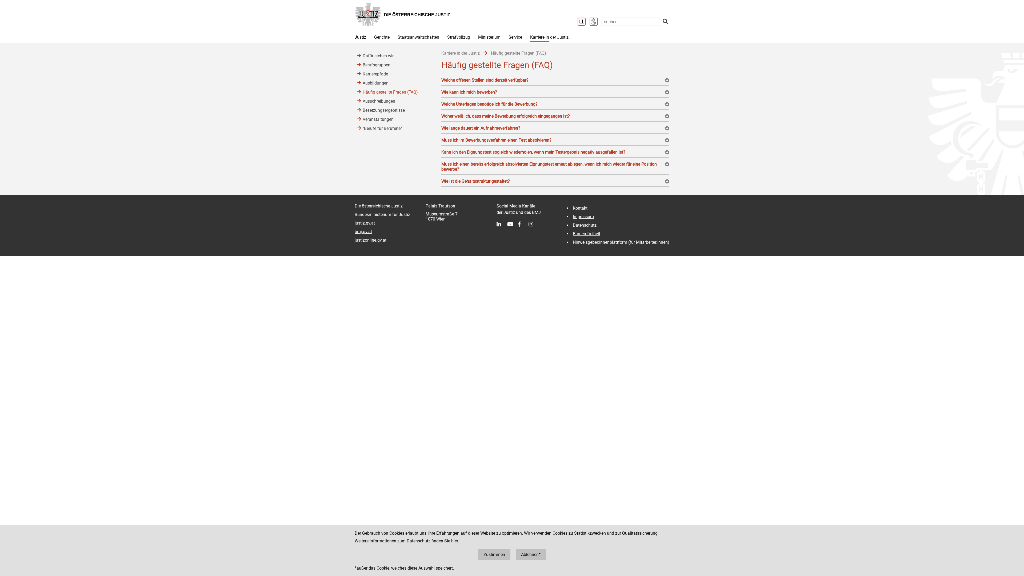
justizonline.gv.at (370, 240)
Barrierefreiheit (586, 233)
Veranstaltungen (378, 119)
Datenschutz (585, 225)
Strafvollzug (458, 37)
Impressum (583, 216)
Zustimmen (494, 554)
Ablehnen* (531, 554)
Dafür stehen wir (378, 55)
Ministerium (489, 37)
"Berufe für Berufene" (382, 128)
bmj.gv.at (363, 231)
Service (515, 37)
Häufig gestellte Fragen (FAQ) (390, 92)
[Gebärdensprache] (596, 22)
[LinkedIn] (502, 224)
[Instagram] (534, 224)
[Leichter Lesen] (584, 22)
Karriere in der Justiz (549, 37)
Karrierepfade (375, 74)
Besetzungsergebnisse (384, 110)
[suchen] (665, 21)
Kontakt (580, 208)
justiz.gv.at (365, 223)
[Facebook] (523, 224)
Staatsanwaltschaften (418, 37)
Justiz (360, 37)
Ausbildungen (376, 83)
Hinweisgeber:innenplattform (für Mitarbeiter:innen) (621, 242)
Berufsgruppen (376, 64)
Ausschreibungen (379, 101)
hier (454, 540)
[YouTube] (512, 224)
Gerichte (382, 37)
